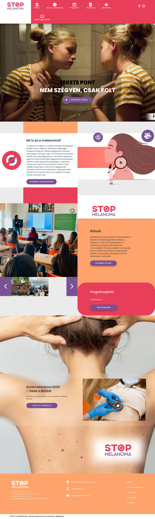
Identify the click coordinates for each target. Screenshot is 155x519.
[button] (5, 286)
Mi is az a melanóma (135, 487)
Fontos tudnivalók (42, 405)
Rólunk (129, 482)
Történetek (131, 497)
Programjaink (104, 307)
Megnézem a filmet (79, 100)
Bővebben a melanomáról (41, 181)
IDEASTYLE (60, 516)
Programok (131, 492)
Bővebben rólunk (103, 263)
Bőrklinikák (131, 503)
